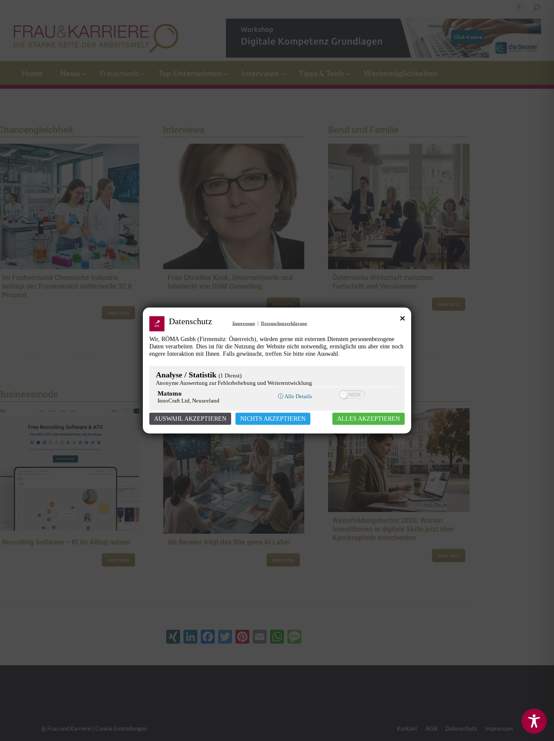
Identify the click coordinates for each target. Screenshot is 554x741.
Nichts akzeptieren (273, 419)
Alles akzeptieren (368, 419)
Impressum (243, 323)
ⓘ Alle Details (295, 396)
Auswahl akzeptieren (190, 419)
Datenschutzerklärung (284, 323)
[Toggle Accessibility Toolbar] (534, 721)
